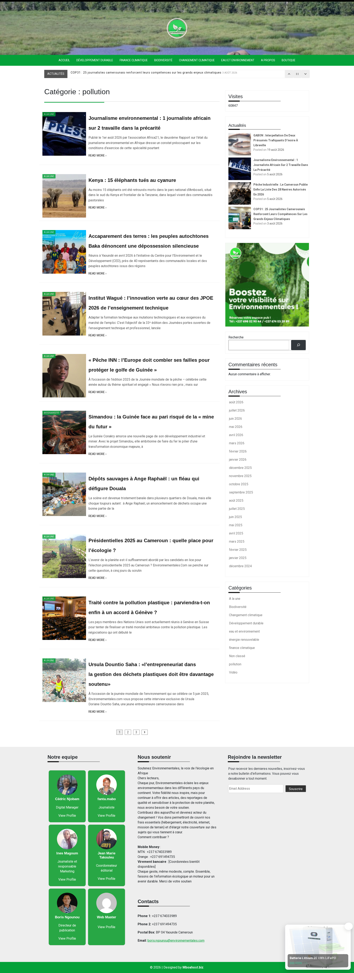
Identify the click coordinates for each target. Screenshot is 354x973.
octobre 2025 (238, 484)
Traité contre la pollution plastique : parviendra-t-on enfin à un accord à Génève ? (149, 607)
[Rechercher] (298, 345)
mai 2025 (235, 525)
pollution (235, 664)
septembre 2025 (241, 492)
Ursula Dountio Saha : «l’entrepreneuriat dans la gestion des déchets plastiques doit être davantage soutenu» (151, 674)
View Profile (67, 816)
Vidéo (233, 672)
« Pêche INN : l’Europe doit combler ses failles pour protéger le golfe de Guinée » (149, 365)
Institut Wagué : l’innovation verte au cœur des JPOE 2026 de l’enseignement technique (150, 303)
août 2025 (236, 500)
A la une (49, 114)
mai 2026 (235, 427)
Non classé (237, 656)
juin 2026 (235, 419)
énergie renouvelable (244, 640)
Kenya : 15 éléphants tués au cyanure (132, 180)
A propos (268, 60)
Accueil (64, 60)
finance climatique (134, 60)
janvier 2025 (237, 558)
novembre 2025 (240, 476)
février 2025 (238, 550)
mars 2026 (236, 443)
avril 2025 (236, 533)
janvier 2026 (237, 460)
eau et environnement (237, 60)
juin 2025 (235, 517)
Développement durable (94, 60)
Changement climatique (197, 60)
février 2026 (238, 451)
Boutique (288, 60)
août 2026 (236, 402)
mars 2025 (236, 541)
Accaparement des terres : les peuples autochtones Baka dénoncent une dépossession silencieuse (148, 241)
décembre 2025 (240, 468)
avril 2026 (236, 435)
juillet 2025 (237, 509)
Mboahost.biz (193, 967)
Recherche (236, 337)
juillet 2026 (237, 410)
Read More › (97, 155)
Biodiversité (163, 60)
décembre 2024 (240, 566)
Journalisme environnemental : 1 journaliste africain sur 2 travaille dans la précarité (149, 123)
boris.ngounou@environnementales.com (176, 940)
